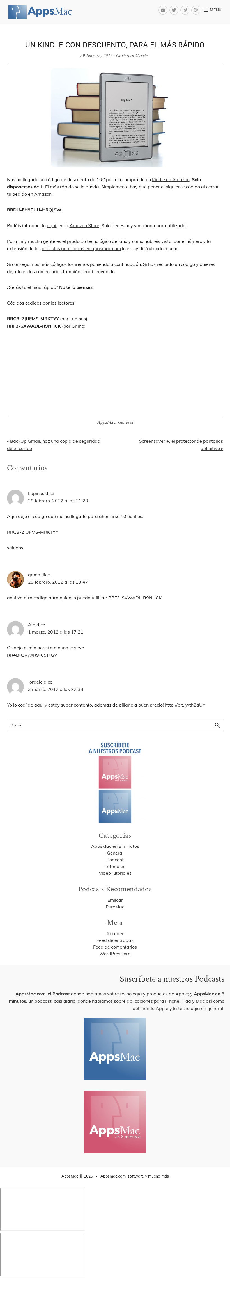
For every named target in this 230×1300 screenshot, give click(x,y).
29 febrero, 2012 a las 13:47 (58, 582)
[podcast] (196, 10)
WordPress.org (115, 953)
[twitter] (174, 10)
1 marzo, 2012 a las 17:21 (55, 632)
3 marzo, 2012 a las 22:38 (55, 689)
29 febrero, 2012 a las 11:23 (58, 500)
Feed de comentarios (115, 947)
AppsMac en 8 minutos (115, 846)
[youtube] (163, 10)
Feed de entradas (115, 940)
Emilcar (115, 900)
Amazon (43, 194)
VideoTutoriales (115, 873)
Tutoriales (115, 866)
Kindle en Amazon (171, 179)
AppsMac (106, 422)
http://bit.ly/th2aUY (185, 705)
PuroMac (115, 907)
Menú (216, 10)
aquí (51, 225)
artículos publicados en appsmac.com (81, 248)
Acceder (115, 933)
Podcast (115, 859)
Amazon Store (84, 225)
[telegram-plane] (185, 10)
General (125, 422)
